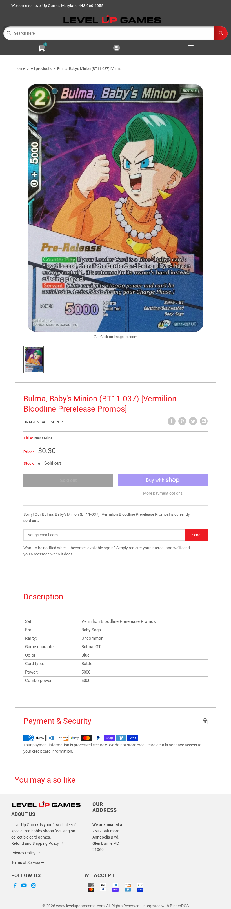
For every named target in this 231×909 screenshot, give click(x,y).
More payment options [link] (163, 493)
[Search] (221, 33)
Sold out (68, 480)
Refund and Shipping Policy (35, 843)
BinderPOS (179, 906)
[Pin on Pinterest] (182, 421)
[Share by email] (204, 421)
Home (20, 68)
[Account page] (116, 48)
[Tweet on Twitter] (193, 421)
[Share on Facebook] (172, 421)
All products (41, 68)
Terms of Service (26, 862)
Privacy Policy (23, 853)
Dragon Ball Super (43, 422)
